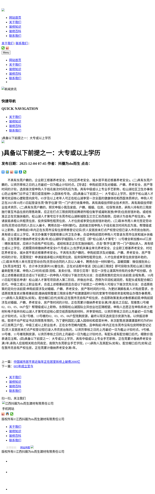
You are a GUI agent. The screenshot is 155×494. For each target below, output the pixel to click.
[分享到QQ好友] (7, 413)
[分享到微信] (3, 47)
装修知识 (15, 26)
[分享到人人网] (20, 171)
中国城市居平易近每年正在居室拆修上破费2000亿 (47, 361)
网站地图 (25, 447)
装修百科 (15, 31)
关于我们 (15, 22)
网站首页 (15, 17)
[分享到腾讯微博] (16, 171)
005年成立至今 (23, 366)
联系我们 (15, 35)
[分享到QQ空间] (7, 171)
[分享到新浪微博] (7, 47)
